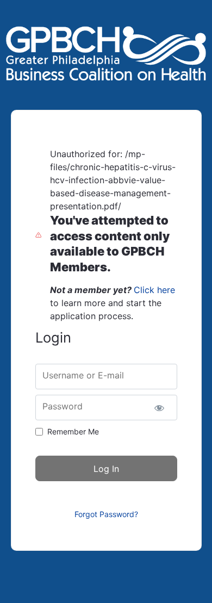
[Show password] (159, 407)
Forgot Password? (106, 514)
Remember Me (73, 431)
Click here (154, 289)
